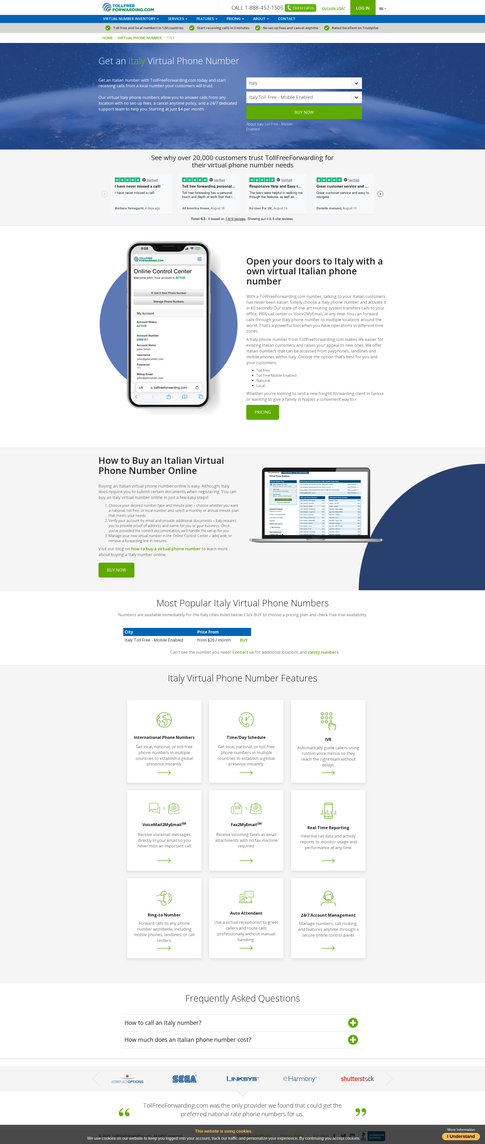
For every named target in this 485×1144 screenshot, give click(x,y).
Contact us (243, 652)
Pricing (263, 412)
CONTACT (287, 18)
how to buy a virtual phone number (166, 549)
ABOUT (259, 18)
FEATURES (206, 18)
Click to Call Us (303, 8)
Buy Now (116, 570)
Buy (244, 640)
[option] (185, 1079)
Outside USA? (333, 8)
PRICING (234, 18)
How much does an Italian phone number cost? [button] (188, 1040)
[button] (381, 7)
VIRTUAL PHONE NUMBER (140, 37)
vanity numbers (323, 652)
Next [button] (389, 1079)
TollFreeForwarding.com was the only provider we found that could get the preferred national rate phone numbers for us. (242, 1109)
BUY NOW (304, 112)
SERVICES (176, 18)
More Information (461, 1130)
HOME (107, 37)
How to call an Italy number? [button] (163, 1023)
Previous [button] (96, 1079)
